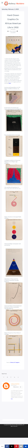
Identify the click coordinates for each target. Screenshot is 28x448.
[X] (11, 446)
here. (12, 398)
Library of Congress (14, 362)
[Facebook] (7, 446)
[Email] (21, 446)
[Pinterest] (16, 446)
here (10, 83)
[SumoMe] (25, 446)
